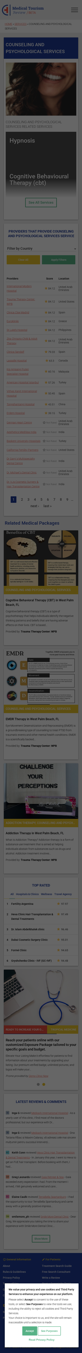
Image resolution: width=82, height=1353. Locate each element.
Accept (30, 1330)
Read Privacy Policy (42, 1339)
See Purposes (49, 1330)
